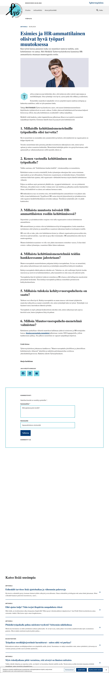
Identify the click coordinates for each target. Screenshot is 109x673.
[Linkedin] (30, 373)
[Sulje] (106, 670)
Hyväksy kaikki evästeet (95, 669)
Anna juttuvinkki (51, 10)
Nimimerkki (24, 421)
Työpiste (28, 18)
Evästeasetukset (69, 669)
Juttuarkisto (37, 10)
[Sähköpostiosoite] (36, 373)
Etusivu (27, 10)
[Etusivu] (13, 6)
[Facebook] (23, 373)
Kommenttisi (25, 404)
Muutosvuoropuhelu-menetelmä (37, 333)
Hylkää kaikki (81, 669)
